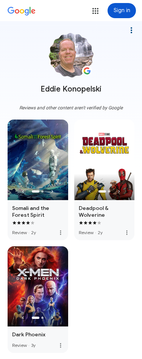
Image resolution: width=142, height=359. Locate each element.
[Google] (22, 11)
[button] (95, 11)
